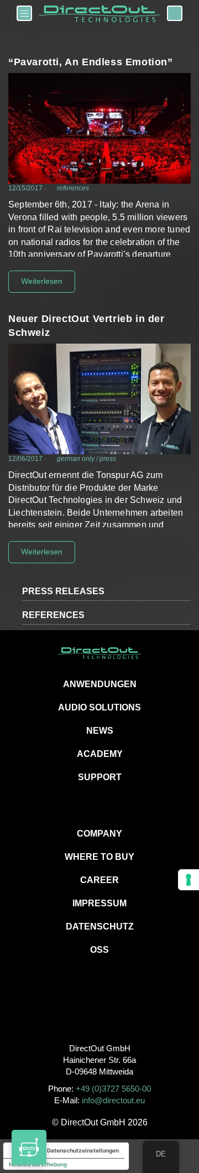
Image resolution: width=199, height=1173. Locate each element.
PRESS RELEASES (63, 591)
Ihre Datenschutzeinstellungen (77, 1150)
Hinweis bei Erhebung (38, 1164)
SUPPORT (100, 777)
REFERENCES (53, 615)
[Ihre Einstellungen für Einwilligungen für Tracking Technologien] (188, 879)
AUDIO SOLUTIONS (99, 707)
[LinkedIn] (124, 1011)
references (73, 188)
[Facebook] (74, 1011)
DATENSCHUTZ (100, 926)
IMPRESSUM (99, 903)
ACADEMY (100, 754)
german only (76, 459)
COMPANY (99, 833)
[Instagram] (99, 1011)
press (108, 459)
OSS (99, 949)
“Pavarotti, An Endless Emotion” (90, 62)
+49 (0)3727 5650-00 (113, 1088)
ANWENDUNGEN (100, 684)
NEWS (99, 730)
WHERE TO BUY (99, 856)
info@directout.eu (113, 1100)
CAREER (99, 880)
